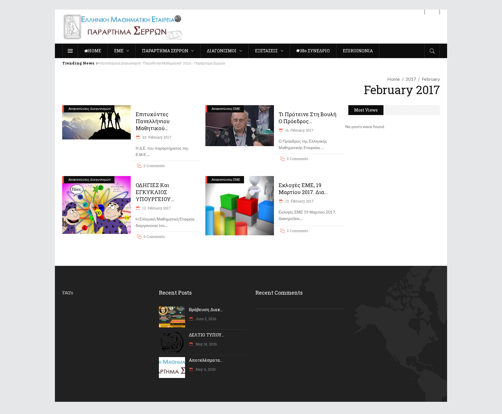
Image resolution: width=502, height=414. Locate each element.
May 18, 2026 (206, 344)
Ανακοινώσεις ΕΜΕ (225, 108)
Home (393, 79)
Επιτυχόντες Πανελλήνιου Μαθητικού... (153, 121)
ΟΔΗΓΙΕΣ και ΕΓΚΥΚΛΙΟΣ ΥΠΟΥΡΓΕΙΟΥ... (155, 192)
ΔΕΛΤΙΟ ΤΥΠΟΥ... (206, 335)
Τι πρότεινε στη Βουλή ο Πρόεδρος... (307, 118)
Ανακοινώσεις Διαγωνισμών (89, 108)
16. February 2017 (298, 130)
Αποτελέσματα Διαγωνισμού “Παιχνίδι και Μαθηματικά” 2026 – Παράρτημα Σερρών (161, 63)
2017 (411, 79)
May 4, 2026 (205, 369)
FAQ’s (67, 292)
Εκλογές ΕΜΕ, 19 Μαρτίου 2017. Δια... (303, 189)
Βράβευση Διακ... (206, 309)
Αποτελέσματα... (206, 360)
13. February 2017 (156, 208)
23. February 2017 (156, 137)
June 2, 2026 (205, 318)
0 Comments (154, 165)
